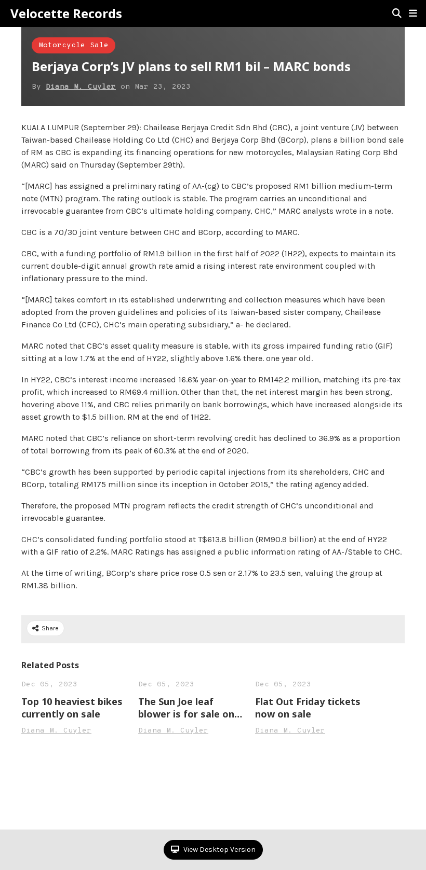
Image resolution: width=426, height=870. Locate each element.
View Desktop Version (219, 849)
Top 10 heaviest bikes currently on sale (72, 707)
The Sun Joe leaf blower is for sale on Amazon (186, 707)
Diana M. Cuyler (81, 86)
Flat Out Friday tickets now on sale (308, 707)
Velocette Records (66, 13)
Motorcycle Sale (73, 45)
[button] (413, 13)
